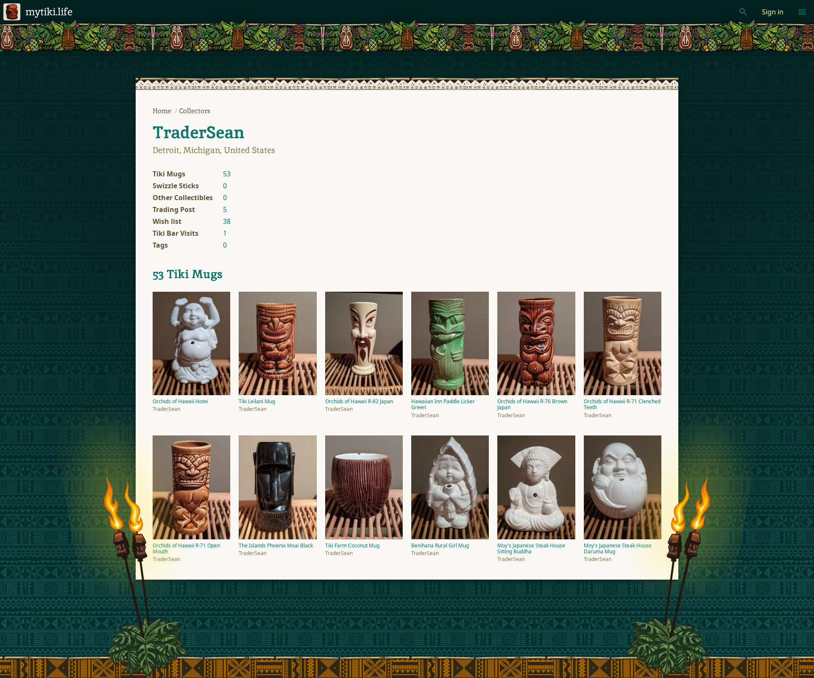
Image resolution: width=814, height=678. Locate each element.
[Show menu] (802, 11)
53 (227, 174)
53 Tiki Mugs (188, 274)
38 (227, 221)
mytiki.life (48, 11)
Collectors (194, 110)
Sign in (772, 12)
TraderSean (198, 132)
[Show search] (743, 11)
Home (163, 110)
